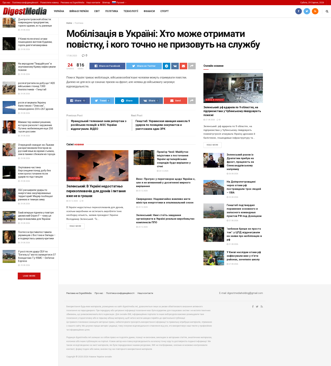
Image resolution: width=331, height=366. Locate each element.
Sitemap (106, 2)
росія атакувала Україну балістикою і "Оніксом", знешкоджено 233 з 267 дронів (35, 105)
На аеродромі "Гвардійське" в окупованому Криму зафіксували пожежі (37, 66)
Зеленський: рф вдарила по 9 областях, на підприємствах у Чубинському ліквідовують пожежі (232, 111)
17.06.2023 (71, 55)
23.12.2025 (73, 201)
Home (69, 23)
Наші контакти (93, 2)
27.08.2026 (210, 120)
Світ (97, 11)
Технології (130, 11)
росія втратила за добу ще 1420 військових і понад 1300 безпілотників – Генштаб (36, 86)
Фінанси (149, 11)
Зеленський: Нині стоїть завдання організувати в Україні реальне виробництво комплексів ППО (165, 219)
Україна (59, 11)
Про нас (6, 2)
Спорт (164, 11)
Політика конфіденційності (25, 2)
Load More (29, 276)
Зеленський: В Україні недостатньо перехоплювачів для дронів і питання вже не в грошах (96, 191)
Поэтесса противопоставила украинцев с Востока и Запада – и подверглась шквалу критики (37, 235)
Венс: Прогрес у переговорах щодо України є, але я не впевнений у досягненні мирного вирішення (165, 182)
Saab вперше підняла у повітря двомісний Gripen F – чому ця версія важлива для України (36, 215)
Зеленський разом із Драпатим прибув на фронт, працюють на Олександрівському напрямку (240, 162)
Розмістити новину (49, 2)
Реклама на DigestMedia (72, 2)
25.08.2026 (233, 197)
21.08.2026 (233, 244)
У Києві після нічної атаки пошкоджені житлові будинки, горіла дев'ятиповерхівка (35, 41)
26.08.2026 (233, 174)
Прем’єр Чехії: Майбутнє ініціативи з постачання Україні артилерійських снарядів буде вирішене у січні (174, 159)
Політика (111, 11)
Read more (75, 226)
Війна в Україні (79, 11)
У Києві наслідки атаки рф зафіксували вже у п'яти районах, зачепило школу (244, 256)
